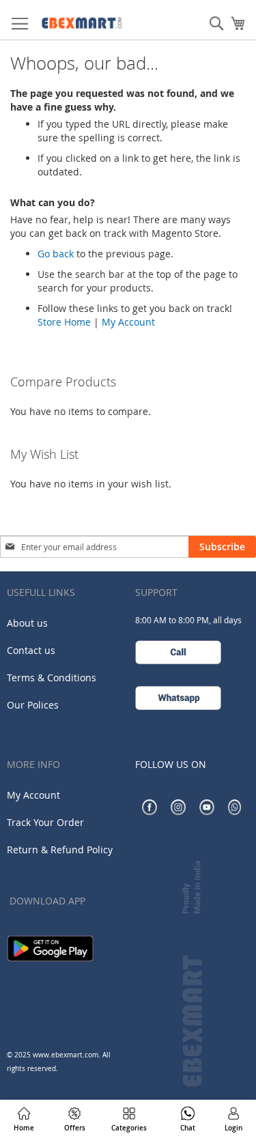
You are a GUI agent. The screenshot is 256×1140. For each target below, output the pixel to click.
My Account (128, 321)
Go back (56, 253)
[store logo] (96, 20)
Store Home (64, 321)
